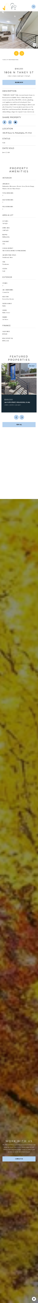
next (21, 53)
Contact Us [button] (19, 1159)
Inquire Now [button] (19, 82)
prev (16, 53)
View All (19, 424)
